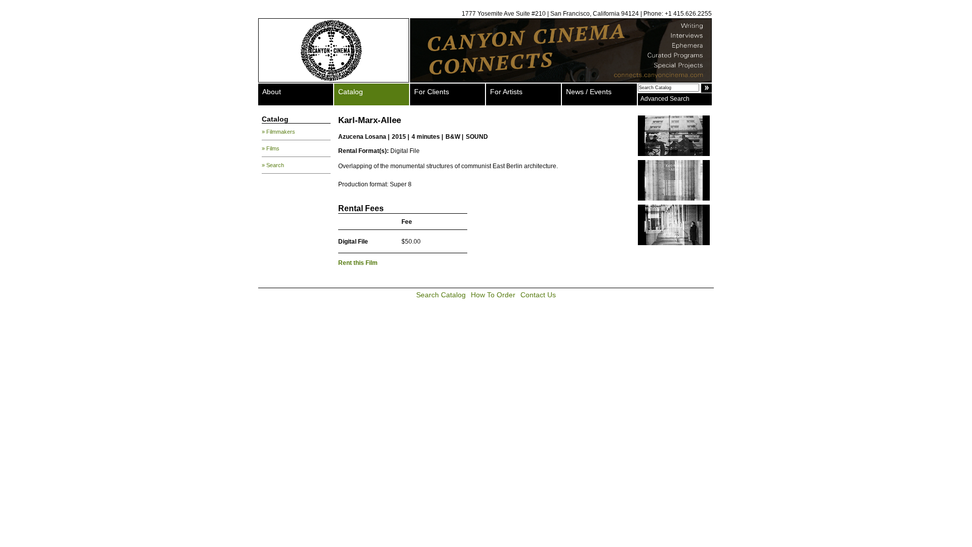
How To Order (493, 295)
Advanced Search (665, 98)
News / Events (589, 92)
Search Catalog (441, 295)
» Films (270, 148)
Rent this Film (358, 262)
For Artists (506, 92)
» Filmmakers (278, 132)
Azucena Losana (362, 136)
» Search (273, 165)
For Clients (431, 92)
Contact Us (538, 295)
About (271, 92)
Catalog (350, 92)
